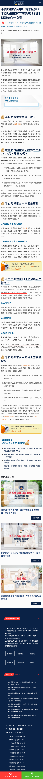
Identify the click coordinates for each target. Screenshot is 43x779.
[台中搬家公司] (3, 23)
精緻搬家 (10, 654)
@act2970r (19, 732)
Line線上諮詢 (16, 269)
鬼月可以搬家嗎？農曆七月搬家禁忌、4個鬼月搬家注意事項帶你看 (22, 716)
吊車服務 (21, 662)
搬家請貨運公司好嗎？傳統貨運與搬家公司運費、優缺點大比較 (22, 683)
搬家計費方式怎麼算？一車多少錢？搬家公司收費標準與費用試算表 (23, 705)
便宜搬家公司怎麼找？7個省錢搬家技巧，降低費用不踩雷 (22, 689)
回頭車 (32, 662)
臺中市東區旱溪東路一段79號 (22, 726)
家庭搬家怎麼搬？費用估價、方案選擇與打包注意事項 (23, 694)
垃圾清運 (10, 662)
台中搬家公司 (26, 365)
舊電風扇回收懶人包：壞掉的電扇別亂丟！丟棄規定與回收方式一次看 (23, 711)
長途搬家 (32, 654)
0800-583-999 (28, 266)
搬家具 (25, 228)
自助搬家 (17, 124)
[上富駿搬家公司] (18, 3)
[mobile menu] (40, 3)
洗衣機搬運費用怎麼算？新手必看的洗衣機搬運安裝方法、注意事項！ (23, 700)
